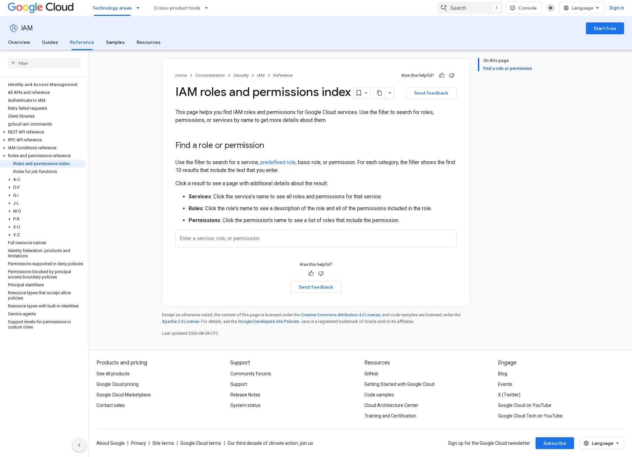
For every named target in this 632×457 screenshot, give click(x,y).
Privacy (138, 443)
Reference (82, 42)
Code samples (379, 394)
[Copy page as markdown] (379, 93)
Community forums (250, 373)
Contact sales (110, 405)
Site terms (163, 443)
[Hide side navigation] (79, 445)
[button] (43, 132)
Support (238, 384)
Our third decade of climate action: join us (270, 443)
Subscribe (554, 443)
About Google (110, 443)
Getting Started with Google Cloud (399, 384)
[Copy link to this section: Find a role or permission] (270, 146)
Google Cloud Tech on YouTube (530, 415)
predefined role (278, 162)
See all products (113, 373)
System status (245, 405)
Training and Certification (390, 415)
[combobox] (470, 8)
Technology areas (112, 8)
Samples (115, 42)
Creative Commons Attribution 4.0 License (340, 314)
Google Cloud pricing (117, 384)
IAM (27, 28)
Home (181, 75)
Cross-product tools (177, 8)
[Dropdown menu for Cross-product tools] (208, 8)
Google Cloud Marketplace (123, 394)
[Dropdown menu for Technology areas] (140, 8)
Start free (605, 28)
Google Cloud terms (200, 443)
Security (241, 75)
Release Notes (245, 394)
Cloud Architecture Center (391, 405)
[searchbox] (44, 63)
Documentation (210, 75)
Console (527, 8)
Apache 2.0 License (180, 321)
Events (505, 384)
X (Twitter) (509, 394)
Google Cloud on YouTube (524, 405)
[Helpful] (442, 75)
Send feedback (431, 93)
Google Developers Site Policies (268, 321)
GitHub (371, 373)
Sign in (616, 8)
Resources (149, 42)
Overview (19, 42)
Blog (502, 373)
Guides (50, 42)
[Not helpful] (452, 75)
